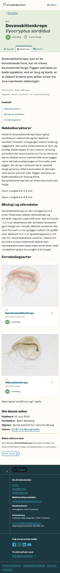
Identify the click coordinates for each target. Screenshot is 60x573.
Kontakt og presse (20, 492)
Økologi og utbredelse (14, 114)
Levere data (7, 569)
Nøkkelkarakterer (12, 109)
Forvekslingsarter (12, 120)
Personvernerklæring (11, 565)
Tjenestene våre (19, 489)
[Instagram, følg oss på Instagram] (19, 545)
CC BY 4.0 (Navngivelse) (26, 429)
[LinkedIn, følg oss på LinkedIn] (24, 545)
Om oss (15, 485)
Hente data (52, 565)
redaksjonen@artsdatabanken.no (27, 501)
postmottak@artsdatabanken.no (26, 523)
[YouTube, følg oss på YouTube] (29, 545)
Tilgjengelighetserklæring (34, 565)
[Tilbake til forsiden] (14, 5)
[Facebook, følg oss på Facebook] (14, 545)
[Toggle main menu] (51, 5)
